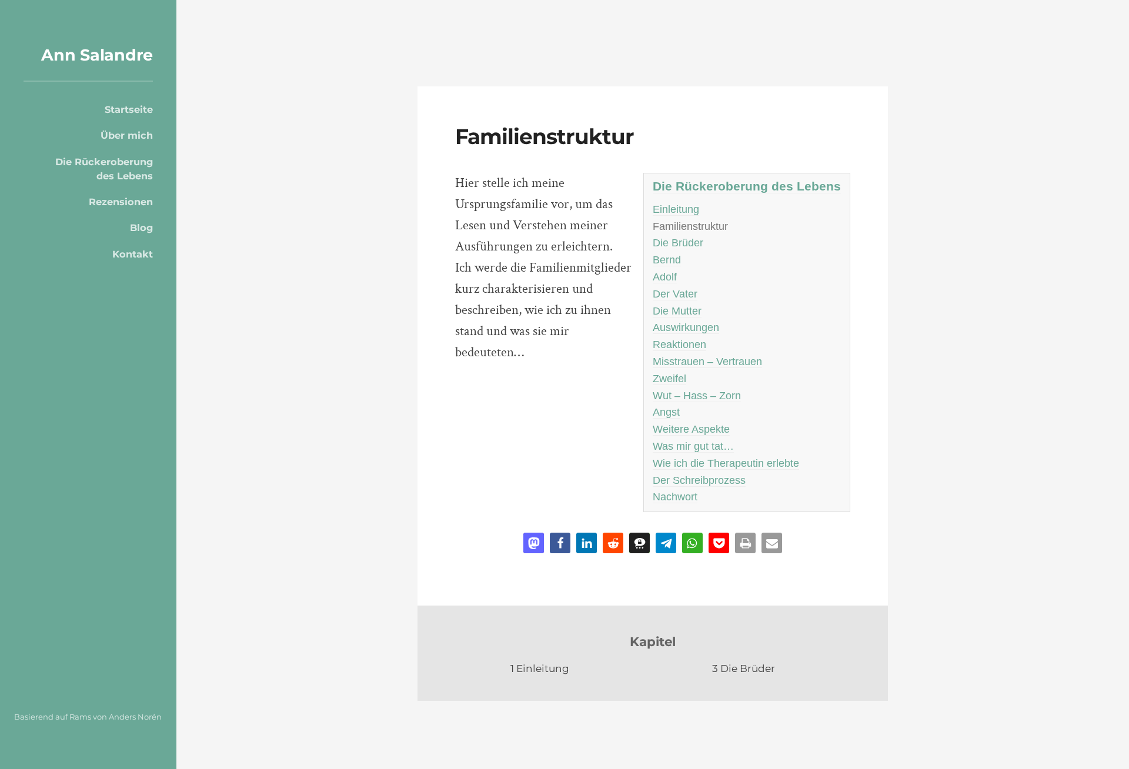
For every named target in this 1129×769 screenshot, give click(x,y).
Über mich (127, 135)
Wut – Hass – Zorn (697, 396)
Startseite (129, 109)
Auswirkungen (686, 327)
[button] (533, 543)
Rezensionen (121, 202)
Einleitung (676, 209)
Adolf (665, 277)
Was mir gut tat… (693, 446)
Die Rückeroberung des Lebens (104, 169)
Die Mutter (677, 311)
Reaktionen (679, 344)
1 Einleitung (539, 668)
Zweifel (669, 378)
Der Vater (675, 294)
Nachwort (675, 497)
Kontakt (132, 254)
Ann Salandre (97, 55)
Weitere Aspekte (691, 429)
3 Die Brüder (743, 668)
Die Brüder (678, 243)
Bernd (667, 260)
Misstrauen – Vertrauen (707, 361)
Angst (666, 412)
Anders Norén (135, 716)
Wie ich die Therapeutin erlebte (726, 463)
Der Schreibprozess (699, 480)
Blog (141, 227)
